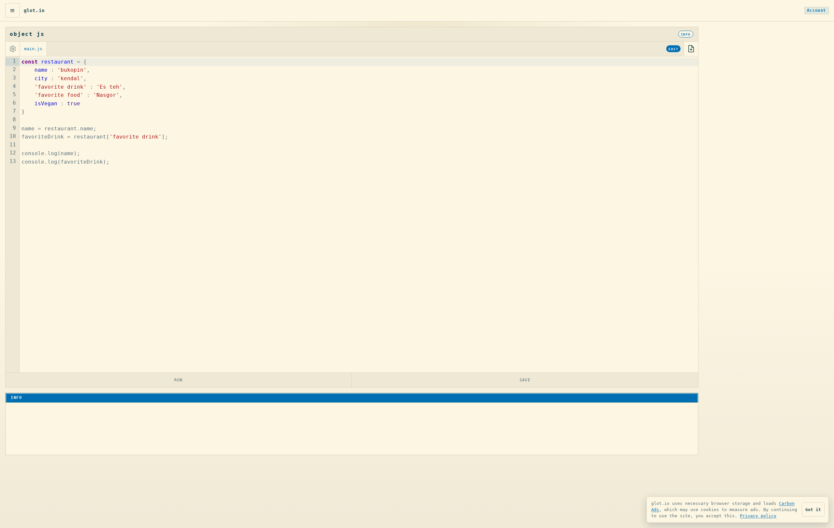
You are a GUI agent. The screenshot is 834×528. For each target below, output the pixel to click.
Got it (813, 509)
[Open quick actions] (12, 10)
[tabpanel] (351, 214)
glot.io (34, 10)
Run (178, 379)
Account (816, 10)
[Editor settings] (13, 49)
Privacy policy (758, 515)
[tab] (33, 49)
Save (525, 379)
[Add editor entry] (691, 49)
